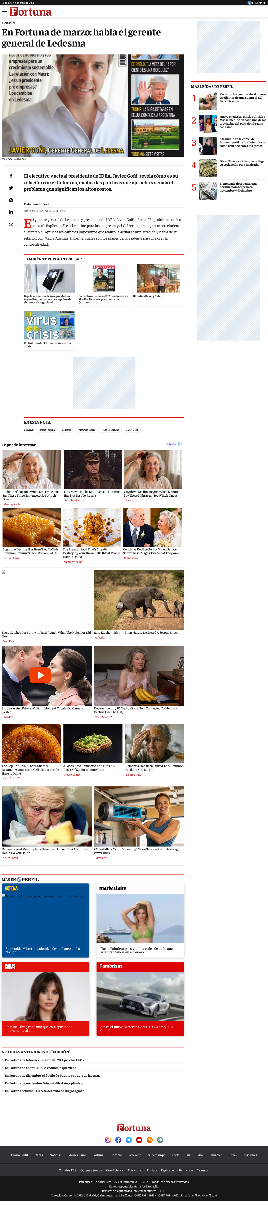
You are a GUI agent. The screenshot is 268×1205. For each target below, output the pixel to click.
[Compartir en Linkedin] (11, 212)
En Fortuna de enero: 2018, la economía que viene (40, 1067)
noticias (45, 890)
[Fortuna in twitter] (129, 1140)
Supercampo (156, 1155)
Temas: (29, 429)
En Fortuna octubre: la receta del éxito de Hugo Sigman (45, 1091)
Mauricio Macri (87, 429)
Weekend (135, 1155)
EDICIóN (8, 22)
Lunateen (216, 1155)
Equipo (152, 1170)
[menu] (5, 11)
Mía (200, 1155)
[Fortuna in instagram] (108, 1140)
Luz (188, 1155)
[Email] (11, 224)
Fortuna (98, 1155)
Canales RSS (67, 1170)
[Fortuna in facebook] (118, 1140)
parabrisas (140, 968)
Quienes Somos (91, 1170)
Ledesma (66, 429)
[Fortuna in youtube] (139, 1140)
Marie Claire (77, 1155)
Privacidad (135, 1170)
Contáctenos (115, 1170)
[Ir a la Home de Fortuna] (31, 11)
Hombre (116, 1155)
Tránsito (203, 1170)
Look (175, 1155)
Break (233, 1155)
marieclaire (140, 890)
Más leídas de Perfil (212, 86)
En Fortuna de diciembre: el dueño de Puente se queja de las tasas (52, 1075)
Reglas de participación (177, 1170)
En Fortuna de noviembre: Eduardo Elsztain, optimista (44, 1083)
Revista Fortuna (47, 429)
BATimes (250, 1155)
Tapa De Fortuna (110, 429)
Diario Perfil (19, 1155)
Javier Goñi (132, 429)
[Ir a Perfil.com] (256, 3)
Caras (39, 1155)
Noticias (56, 1155)
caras (45, 968)
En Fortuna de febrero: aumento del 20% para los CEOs (44, 1060)
